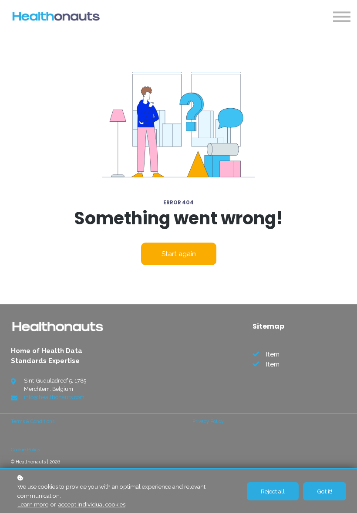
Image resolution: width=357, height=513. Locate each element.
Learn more (32, 504)
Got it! (324, 491)
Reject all (273, 491)
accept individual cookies (91, 504)
